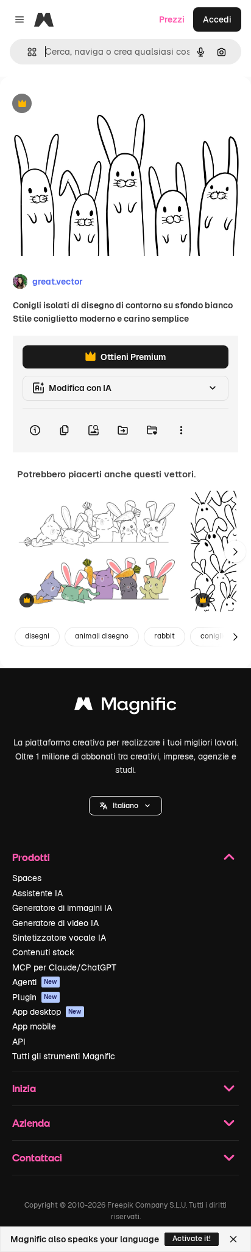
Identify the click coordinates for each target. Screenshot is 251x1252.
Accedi (217, 19)
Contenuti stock (43, 952)
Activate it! (191, 1238)
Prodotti (31, 857)
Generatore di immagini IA (62, 907)
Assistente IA (37, 893)
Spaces (26, 878)
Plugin (34, 997)
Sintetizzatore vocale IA (59, 937)
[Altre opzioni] (181, 430)
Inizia (24, 1088)
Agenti (34, 982)
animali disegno (102, 636)
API (19, 1041)
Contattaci (37, 1157)
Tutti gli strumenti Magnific (63, 1056)
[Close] (233, 1239)
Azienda (31, 1122)
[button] (125, 805)
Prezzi (172, 19)
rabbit (164, 636)
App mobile (34, 1026)
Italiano (125, 806)
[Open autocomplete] (27, 52)
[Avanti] (235, 551)
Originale (80, 104)
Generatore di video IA (55, 923)
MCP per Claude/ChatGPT (64, 967)
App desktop (47, 1011)
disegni (37, 636)
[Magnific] (125, 706)
